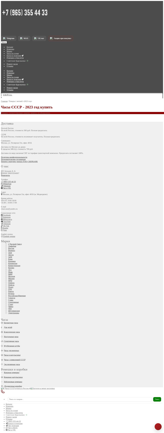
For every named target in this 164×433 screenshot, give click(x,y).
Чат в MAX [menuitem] (13, 428)
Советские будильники (16, 61)
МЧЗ (10, 281)
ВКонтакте (7, 219)
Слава (10, 300)
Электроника (13, 313)
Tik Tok (6, 226)
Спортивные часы (11, 341)
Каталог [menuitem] (9, 404)
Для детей (8, 327)
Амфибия (12, 246)
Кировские (12, 263)
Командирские (14, 266)
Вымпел (11, 251)
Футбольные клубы (12, 346)
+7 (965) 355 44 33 (8, 182)
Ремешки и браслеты (15, 58)
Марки (9, 51)
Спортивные (13, 302)
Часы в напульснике (12, 355)
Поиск (157, 399)
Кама (10, 259)
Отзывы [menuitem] (9, 419)
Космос (11, 268)
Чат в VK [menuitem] (11, 430)
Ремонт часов (12, 64)
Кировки (12, 261)
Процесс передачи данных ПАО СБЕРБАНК (19, 162)
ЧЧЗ (10, 309)
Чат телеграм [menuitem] (13, 426)
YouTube (7, 222)
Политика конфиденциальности (14, 157)
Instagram (7, 217)
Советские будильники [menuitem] (15, 415)
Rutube (5, 228)
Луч (10, 270)
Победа (11, 285)
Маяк (10, 272)
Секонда (11, 298)
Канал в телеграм (14, 56)
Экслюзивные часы (12, 364)
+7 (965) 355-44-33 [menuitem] (13, 421)
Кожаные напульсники (13, 377)
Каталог (10, 47)
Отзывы (10, 66)
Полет (10, 287)
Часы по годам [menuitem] (12, 411)
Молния (11, 276)
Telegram (6, 186)
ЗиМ (10, 257)
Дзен (4, 230)
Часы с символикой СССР (14, 360)
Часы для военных (11, 351)
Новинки (10, 49)
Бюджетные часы (11, 323)
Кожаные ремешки (11, 373)
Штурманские (14, 311)
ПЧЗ (10, 289)
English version (9, 236)
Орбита (11, 283)
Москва (11, 279)
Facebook (7, 215)
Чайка (10, 306)
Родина (11, 294)
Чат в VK (7, 188)
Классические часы (12, 332)
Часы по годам (13, 54)
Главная (4, 101)
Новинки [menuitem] (9, 406)
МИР (10, 274)
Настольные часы (11, 337)
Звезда (11, 255)
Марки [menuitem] (8, 408)
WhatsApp (7, 184)
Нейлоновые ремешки (13, 382)
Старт (10, 304)
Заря (10, 253)
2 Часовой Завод (15, 244)
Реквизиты (5, 175)
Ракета (11, 291)
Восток (11, 248)
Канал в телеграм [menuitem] (15, 423)
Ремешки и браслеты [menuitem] (14, 413)
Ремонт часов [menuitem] (11, 417)
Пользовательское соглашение (13, 159)
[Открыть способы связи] (158, 426)
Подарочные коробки (12, 386)
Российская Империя (17, 296)
